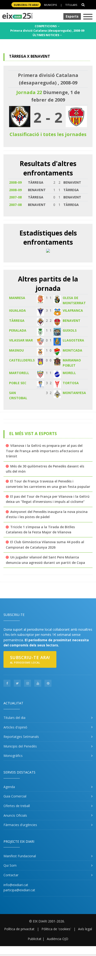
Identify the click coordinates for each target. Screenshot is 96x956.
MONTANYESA (74, 393)
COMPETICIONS (46, 26)
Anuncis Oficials (15, 815)
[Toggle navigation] (88, 17)
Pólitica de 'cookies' (56, 929)
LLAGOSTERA (73, 340)
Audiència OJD (57, 939)
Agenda (9, 787)
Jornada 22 (29, 92)
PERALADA (17, 330)
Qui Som (10, 865)
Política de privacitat (19, 929)
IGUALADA (17, 310)
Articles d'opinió (15, 727)
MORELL (69, 373)
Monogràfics (13, 755)
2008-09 (15, 182)
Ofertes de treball (16, 806)
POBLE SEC (17, 383)
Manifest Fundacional (19, 856)
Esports (72, 16)
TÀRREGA (16, 320)
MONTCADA (72, 350)
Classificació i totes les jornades (48, 134)
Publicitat (34, 939)
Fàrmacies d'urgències (20, 825)
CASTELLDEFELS (22, 360)
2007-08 (15, 197)
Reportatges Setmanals (21, 736)
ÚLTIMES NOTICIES (46, 35)
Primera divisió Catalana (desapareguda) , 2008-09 (47, 31)
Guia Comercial (14, 796)
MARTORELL (19, 373)
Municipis (50, 5)
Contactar (10, 875)
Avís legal (85, 929)
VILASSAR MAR (21, 340)
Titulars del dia (14, 717)
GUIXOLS (70, 330)
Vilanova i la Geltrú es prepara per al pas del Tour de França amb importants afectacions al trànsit (44, 450)
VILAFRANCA (73, 310)
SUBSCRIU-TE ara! (26, 5)
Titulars (71, 5)
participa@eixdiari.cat (19, 890)
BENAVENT (71, 320)
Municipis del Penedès (20, 746)
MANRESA (17, 298)
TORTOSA (71, 383)
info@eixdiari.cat (15, 885)
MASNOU (16, 350)
